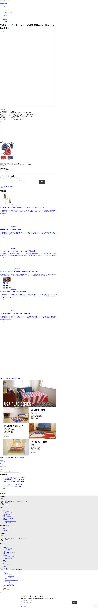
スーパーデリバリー (7, 529)
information (2, 186)
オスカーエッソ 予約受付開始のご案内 (12, 486)
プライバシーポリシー (10, 521)
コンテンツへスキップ (5, 0)
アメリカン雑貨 (8, 186)
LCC (4, 528)
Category (2, 471)
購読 (42, 181)
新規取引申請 (8, 512)
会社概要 (5, 519)
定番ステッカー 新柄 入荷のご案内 (11, 481)
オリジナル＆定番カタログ (9, 516)
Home (4, 510)
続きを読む (23, 606)
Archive (1, 493)
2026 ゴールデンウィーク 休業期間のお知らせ (14, 484)
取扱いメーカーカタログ (8, 518)
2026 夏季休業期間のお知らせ (10, 479)
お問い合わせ (8, 522)
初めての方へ (6, 511)
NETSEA (5, 530)
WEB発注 (7, 514)
